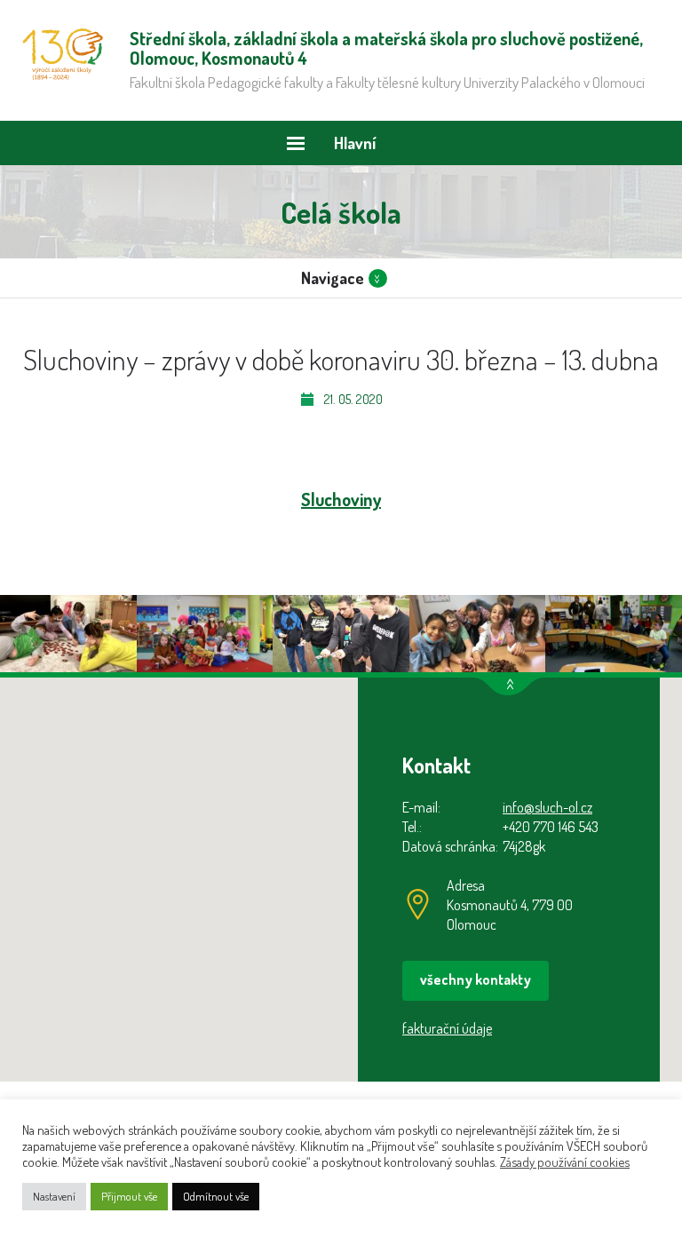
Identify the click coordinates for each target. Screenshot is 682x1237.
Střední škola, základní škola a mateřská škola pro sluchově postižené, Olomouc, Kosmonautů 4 (62, 54)
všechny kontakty (475, 979)
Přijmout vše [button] (129, 1196)
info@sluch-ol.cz (547, 807)
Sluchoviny (341, 499)
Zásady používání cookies (565, 1162)
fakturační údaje (447, 1028)
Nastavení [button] (54, 1196)
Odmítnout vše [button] (216, 1196)
